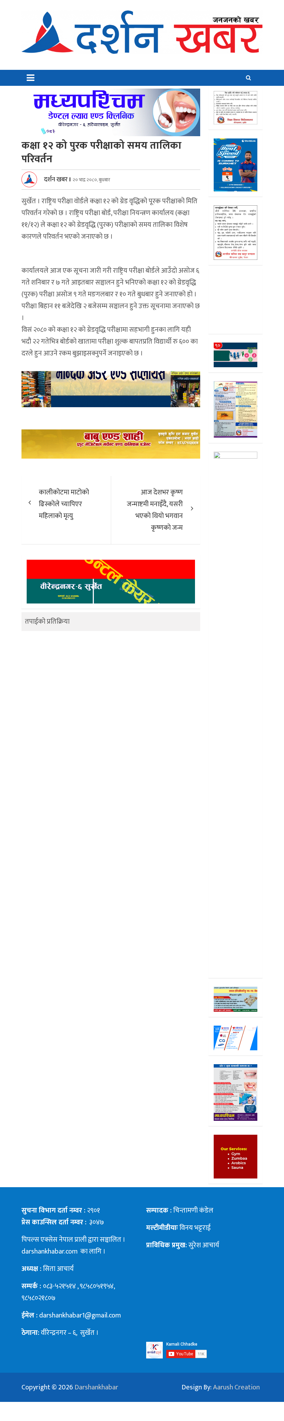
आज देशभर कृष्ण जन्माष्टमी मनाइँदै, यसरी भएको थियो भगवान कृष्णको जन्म (155, 510)
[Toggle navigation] (30, 78)
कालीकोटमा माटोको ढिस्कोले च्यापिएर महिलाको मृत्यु (64, 504)
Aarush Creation (236, 1387)
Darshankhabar (96, 1387)
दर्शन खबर (56, 179)
